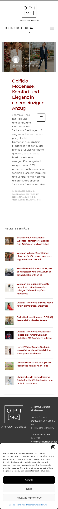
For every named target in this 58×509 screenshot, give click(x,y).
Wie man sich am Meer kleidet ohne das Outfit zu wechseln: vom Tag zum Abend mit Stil (34, 256)
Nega (29, 488)
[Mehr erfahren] (41, 121)
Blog (31, 66)
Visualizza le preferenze (29, 497)
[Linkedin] (31, 28)
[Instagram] (26, 28)
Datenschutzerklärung (37, 505)
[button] (53, 447)
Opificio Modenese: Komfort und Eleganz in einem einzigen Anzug (28, 94)
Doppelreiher (32, 194)
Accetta (29, 480)
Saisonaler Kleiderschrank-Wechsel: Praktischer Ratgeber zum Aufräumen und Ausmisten (33, 240)
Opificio (27, 58)
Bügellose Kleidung (24, 191)
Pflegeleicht (18, 200)
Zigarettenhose (33, 200)
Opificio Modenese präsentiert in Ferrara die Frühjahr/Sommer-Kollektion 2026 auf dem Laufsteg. (34, 334)
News (37, 66)
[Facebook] (21, 28)
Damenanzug (18, 194)
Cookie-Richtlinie (17, 505)
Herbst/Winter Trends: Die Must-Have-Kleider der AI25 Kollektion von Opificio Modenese (34, 350)
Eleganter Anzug (20, 197)
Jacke (32, 197)
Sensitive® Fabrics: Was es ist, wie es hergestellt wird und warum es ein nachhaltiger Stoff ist (34, 271)
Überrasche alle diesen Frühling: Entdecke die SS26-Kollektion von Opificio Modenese (35, 380)
